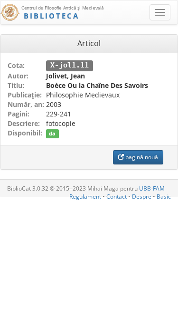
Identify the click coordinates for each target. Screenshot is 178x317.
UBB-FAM (152, 188)
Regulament (85, 196)
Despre (141, 196)
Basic (164, 196)
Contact (116, 196)
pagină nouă (141, 157)
